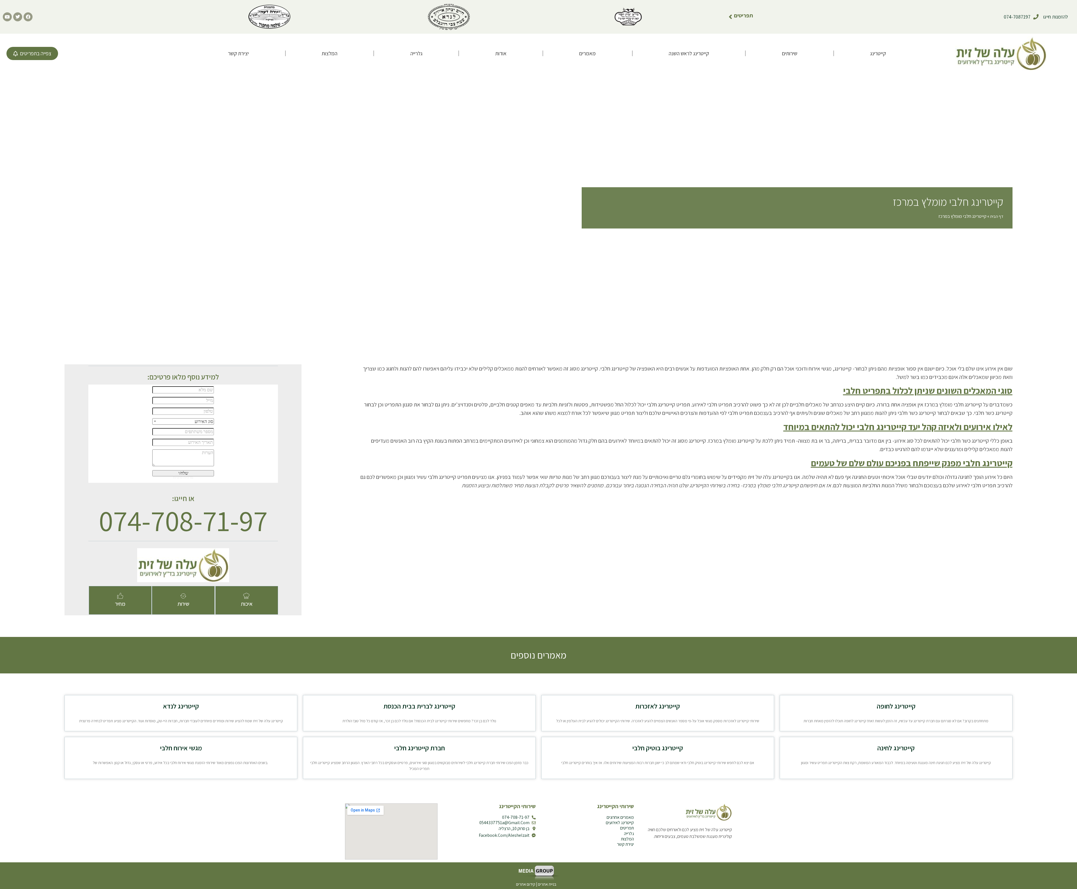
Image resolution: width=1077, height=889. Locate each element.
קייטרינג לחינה (896, 747)
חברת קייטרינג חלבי (419, 747)
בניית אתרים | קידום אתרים (536, 884)
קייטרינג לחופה (896, 705)
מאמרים (587, 53)
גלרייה (416, 53)
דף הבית (996, 216)
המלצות (329, 53)
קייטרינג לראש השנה (689, 53)
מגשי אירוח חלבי (181, 747)
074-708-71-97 (183, 520)
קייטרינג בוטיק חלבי (657, 747)
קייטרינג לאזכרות (657, 705)
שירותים (789, 53)
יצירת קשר (238, 53)
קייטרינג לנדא (181, 705)
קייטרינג (878, 53)
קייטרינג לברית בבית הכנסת (419, 705)
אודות (501, 53)
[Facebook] (28, 16)
